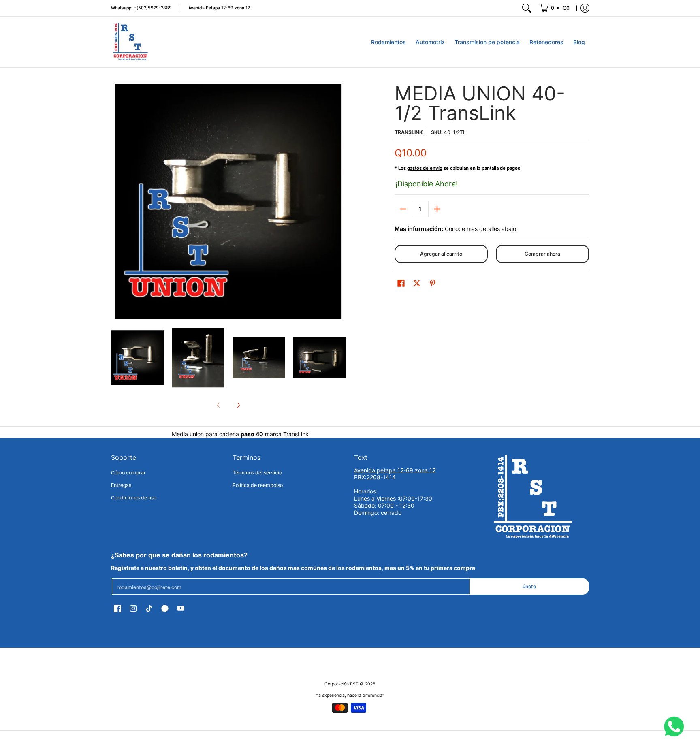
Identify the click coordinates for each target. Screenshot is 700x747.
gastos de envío (424, 168)
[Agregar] (437, 209)
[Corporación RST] (131, 42)
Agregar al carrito (441, 254)
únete (529, 586)
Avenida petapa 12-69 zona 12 (394, 470)
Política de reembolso (258, 485)
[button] (401, 283)
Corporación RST (341, 684)
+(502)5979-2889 (153, 8)
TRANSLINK (409, 132)
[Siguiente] (238, 405)
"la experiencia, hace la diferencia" (350, 695)
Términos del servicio (257, 473)
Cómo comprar (128, 473)
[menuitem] (555, 8)
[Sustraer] (403, 209)
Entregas (121, 485)
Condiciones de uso (133, 498)
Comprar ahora (542, 254)
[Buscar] (527, 8)
